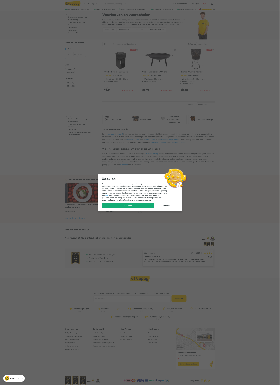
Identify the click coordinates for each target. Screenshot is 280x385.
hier (106, 195)
